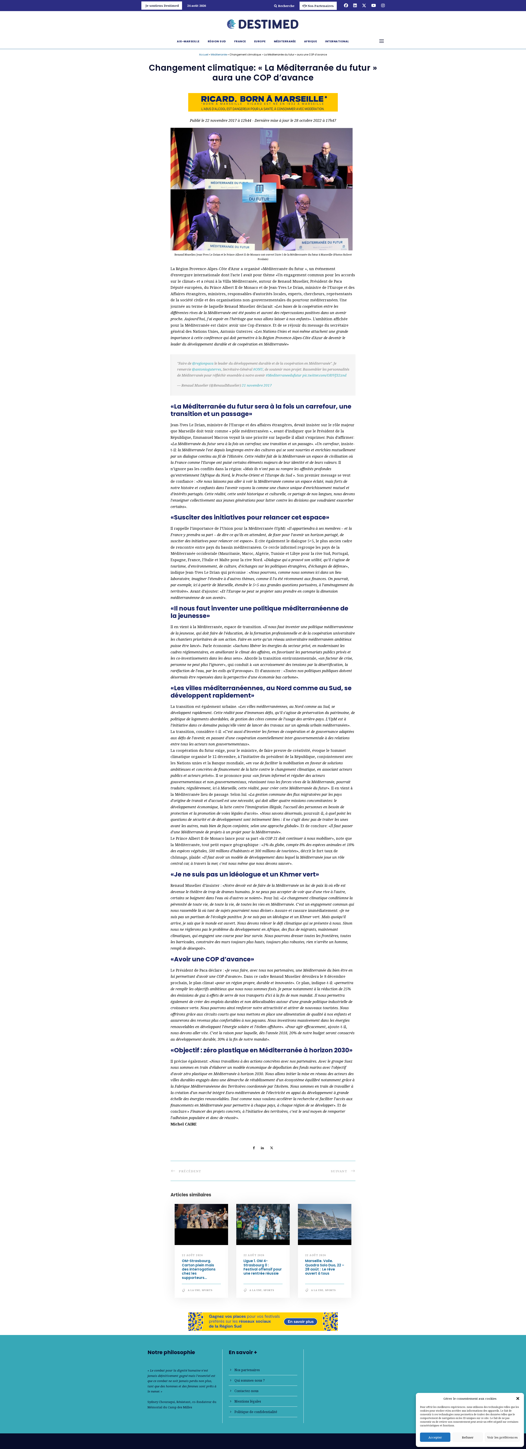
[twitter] (364, 5)
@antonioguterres (206, 369)
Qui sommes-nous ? (249, 1380)
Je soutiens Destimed (162, 5)
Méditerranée (285, 41)
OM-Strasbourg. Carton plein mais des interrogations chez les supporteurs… (199, 1269)
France (240, 41)
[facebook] (346, 5)
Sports (207, 1290)
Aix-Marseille (188, 41)
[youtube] (373, 5)
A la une (194, 1290)
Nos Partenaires (321, 6)
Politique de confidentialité (255, 1412)
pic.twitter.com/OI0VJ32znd (324, 375)
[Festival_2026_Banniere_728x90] (263, 1321)
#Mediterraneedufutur (284, 375)
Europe (260, 41)
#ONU (258, 369)
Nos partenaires (247, 1370)
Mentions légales (247, 1401)
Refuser (468, 1437)
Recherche (286, 6)
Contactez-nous (246, 1391)
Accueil (203, 54)
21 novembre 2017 (257, 385)
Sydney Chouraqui (161, 1402)
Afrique (310, 41)
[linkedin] (355, 5)
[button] (518, 1398)
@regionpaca (202, 363)
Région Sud (217, 41)
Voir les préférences (502, 1437)
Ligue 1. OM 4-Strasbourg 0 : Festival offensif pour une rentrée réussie (262, 1267)
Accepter (435, 1437)
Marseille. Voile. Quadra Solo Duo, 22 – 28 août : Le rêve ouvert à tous (324, 1267)
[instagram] (383, 5)
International (337, 41)
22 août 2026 (192, 1255)
